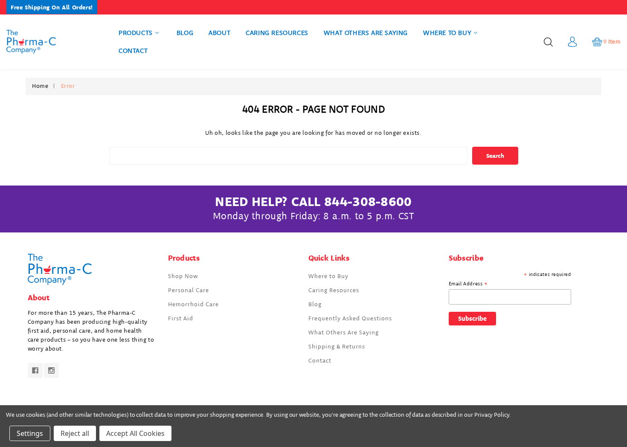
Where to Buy (447, 33)
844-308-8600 (368, 201)
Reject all (75, 433)
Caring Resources (277, 33)
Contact (133, 50)
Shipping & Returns (336, 347)
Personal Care (188, 290)
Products (136, 33)
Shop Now (183, 276)
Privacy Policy (491, 415)
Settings (30, 433)
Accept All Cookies (135, 433)
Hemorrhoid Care (193, 304)
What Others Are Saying (366, 33)
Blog (185, 33)
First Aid (180, 318)
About (219, 33)
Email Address (468, 284)
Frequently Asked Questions (350, 318)
